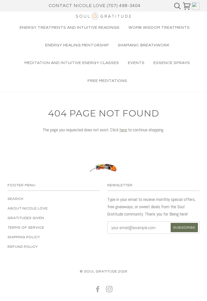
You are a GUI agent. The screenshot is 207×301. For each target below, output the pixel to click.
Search (15, 199)
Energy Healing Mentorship (77, 45)
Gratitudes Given (26, 218)
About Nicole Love (28, 208)
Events (136, 63)
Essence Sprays (171, 63)
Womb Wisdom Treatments (159, 27)
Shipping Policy (24, 237)
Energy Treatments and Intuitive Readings (70, 27)
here (123, 130)
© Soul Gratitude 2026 (103, 271)
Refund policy (23, 247)
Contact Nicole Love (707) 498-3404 (95, 5)
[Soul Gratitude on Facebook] (97, 290)
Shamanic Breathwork (144, 45)
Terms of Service (26, 227)
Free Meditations (107, 81)
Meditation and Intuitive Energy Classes (71, 63)
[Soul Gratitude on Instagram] (109, 290)
